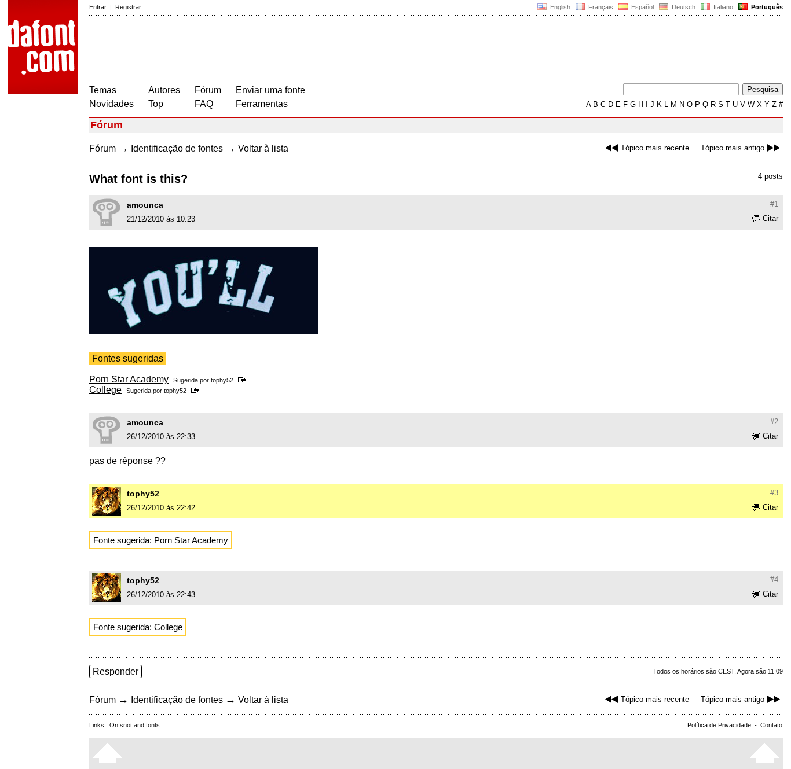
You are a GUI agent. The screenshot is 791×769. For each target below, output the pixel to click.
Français (600, 6)
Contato (771, 725)
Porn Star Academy (129, 379)
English (559, 6)
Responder (115, 671)
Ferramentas (262, 104)
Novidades (111, 104)
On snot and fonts (134, 725)
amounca (145, 204)
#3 (774, 492)
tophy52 (222, 380)
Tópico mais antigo (732, 148)
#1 (774, 204)
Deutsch (682, 6)
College (105, 390)
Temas (102, 90)
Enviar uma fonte (270, 90)
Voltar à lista (263, 148)
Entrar (98, 6)
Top (155, 104)
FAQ (204, 104)
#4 (774, 579)
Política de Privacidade (719, 725)
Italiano (722, 6)
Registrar (128, 6)
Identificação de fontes (177, 148)
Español (641, 6)
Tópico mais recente (655, 148)
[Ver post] (244, 380)
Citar (770, 218)
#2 (774, 421)
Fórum (208, 90)
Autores (164, 90)
